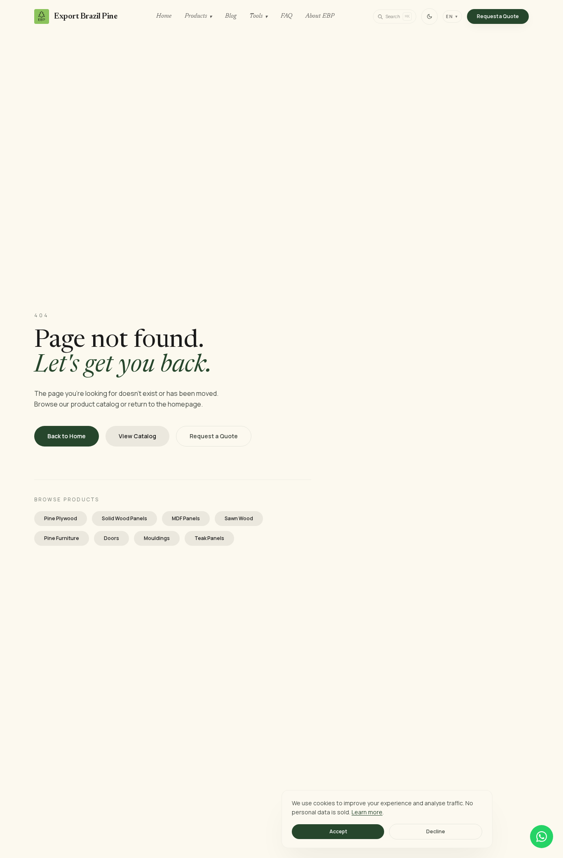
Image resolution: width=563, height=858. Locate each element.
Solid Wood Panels (124, 518)
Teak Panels (209, 538)
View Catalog (137, 436)
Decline (435, 831)
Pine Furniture (61, 538)
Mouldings (157, 538)
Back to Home (66, 436)
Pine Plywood (60, 518)
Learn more (367, 812)
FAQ (286, 16)
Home (163, 16)
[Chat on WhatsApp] (541, 836)
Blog (230, 16)
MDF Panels (186, 518)
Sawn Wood (239, 518)
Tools (258, 16)
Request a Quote (498, 16)
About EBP (319, 16)
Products (198, 16)
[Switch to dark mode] (429, 16)
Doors (111, 538)
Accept (338, 831)
